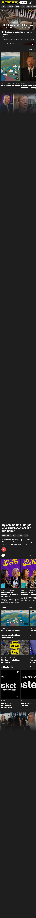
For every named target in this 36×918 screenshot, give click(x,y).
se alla (32, 49)
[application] (18, 19)
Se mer (29, 44)
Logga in (23, 2)
